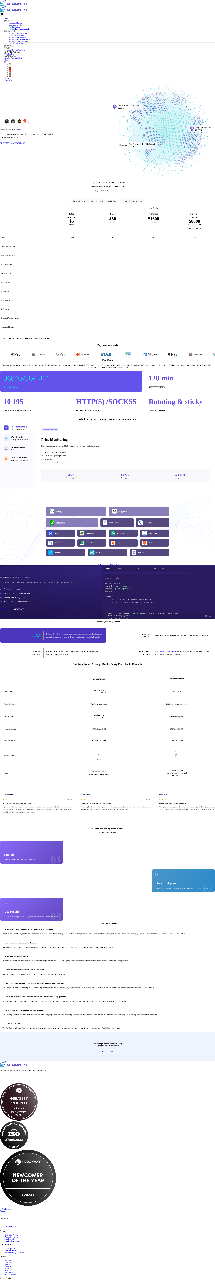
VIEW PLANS (19, 143)
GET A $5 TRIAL (107, 1051)
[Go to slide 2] (104, 820)
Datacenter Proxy (97, 201)
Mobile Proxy (113, 201)
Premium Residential (22, 29)
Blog (12, 54)
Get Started (112, 228)
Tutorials (7, 54)
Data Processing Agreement (14, 1253)
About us (7, 1264)
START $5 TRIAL (7, 143)
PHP (129, 569)
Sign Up (72, 228)
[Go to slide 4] (109, 820)
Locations (7, 50)
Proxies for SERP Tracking (18, 41)
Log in (6, 78)
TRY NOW (8, 80)
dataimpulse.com (22, 1028)
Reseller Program (10, 58)
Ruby (154, 569)
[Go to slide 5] (112, 820)
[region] (107, 727)
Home (6, 18)
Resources (8, 46)
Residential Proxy (79, 201)
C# (138, 569)
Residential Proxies (16, 23)
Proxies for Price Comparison (19, 39)
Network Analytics (18, 50)
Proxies (7, 21)
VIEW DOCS (19, 609)
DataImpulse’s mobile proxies (165, 651)
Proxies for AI (20, 35)
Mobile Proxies (14, 27)
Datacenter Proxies (15, 25)
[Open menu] (1, 84)
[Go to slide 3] (106, 820)
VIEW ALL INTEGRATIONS (107, 564)
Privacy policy (9, 1249)
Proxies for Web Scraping (18, 33)
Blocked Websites (10, 1274)
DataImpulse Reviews (5, 1210)
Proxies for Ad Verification (18, 37)
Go (145, 569)
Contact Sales (194, 228)
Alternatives (8, 1272)
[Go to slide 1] (102, 820)
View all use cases (17, 43)
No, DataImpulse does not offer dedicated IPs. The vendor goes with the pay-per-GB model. (35, 972)
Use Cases (9, 31)
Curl (162, 569)
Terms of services (10, 1251)
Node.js (119, 569)
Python (108, 569)
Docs (6, 60)
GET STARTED (6, 609)
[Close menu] (2, 14)
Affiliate (20, 58)
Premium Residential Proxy (132, 201)
